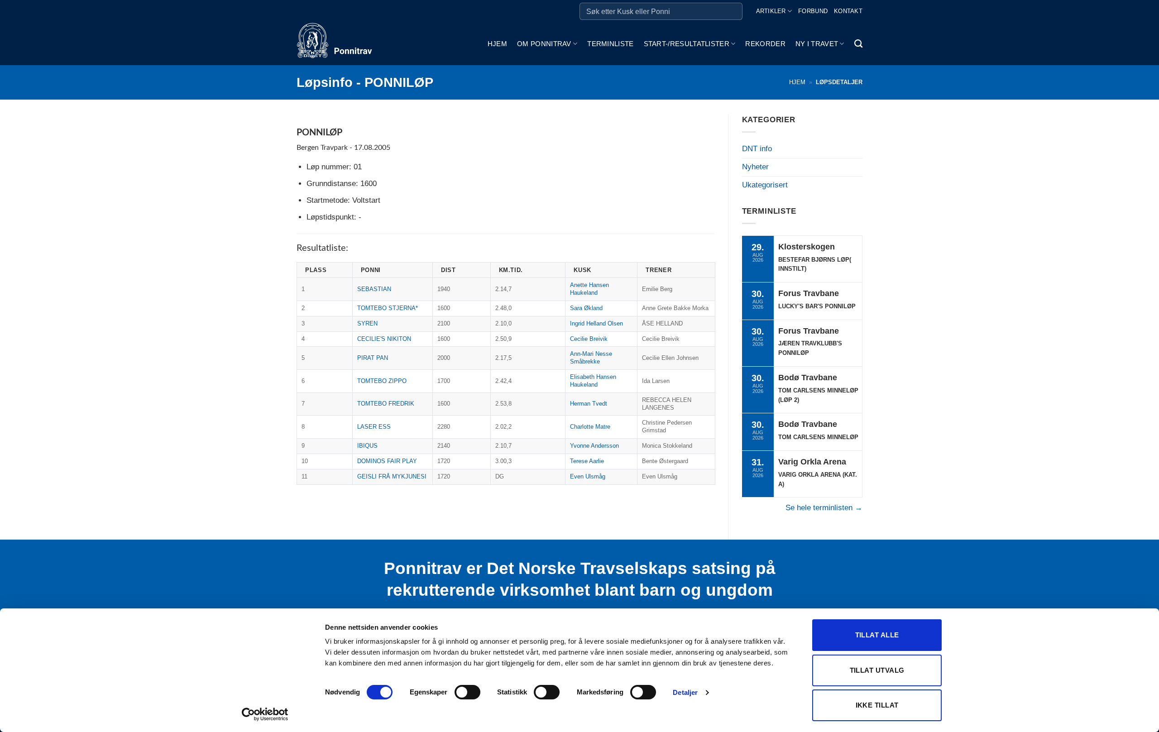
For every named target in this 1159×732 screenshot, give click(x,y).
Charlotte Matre (590, 426)
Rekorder (765, 44)
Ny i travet (816, 44)
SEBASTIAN (374, 289)
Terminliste (610, 44)
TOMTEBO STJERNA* (387, 308)
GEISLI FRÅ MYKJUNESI (391, 476)
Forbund (813, 11)
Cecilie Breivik (589, 338)
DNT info (757, 148)
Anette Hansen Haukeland (589, 289)
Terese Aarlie (587, 461)
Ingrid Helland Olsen (596, 323)
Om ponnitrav (544, 44)
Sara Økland (586, 308)
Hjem (497, 44)
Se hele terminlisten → (823, 507)
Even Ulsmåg (587, 476)
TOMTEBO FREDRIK (385, 403)
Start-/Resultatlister (686, 44)
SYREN (367, 323)
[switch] (467, 692)
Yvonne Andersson (594, 445)
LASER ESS (374, 426)
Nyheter (755, 167)
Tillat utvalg (877, 670)
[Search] (858, 43)
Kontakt (848, 11)
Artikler (771, 11)
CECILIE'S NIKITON (384, 338)
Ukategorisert (765, 185)
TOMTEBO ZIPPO (382, 381)
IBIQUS (367, 445)
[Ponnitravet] (342, 44)
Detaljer (685, 692)
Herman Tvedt (588, 403)
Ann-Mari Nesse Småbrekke (591, 357)
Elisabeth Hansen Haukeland (593, 380)
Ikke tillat (877, 705)
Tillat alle (877, 635)
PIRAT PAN (372, 357)
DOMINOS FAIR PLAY (387, 461)
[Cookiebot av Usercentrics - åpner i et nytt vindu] (265, 714)
